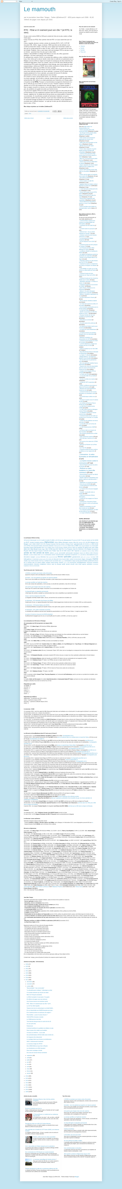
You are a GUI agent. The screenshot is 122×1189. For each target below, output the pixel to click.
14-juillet (47, 540)
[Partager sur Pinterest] (61, 111)
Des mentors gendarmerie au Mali (88, 433)
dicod (88, 554)
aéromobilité (62, 553)
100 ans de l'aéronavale (30, 540)
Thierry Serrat (79, 886)
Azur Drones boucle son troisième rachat (37, 1001)
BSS (89, 542)
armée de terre (42, 553)
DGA (93, 544)
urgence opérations (87, 564)
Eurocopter (95, 545)
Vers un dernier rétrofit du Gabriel (88, 300)
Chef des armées (60, 544)
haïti (97, 557)
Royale (26, 551)
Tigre (58, 551)
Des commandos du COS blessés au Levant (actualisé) (39, 1152)
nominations (68, 561)
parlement (91, 561)
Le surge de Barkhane (85, 513)
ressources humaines (92, 562)
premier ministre (58, 562)
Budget (26, 544)
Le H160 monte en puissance (87, 228)
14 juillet (42, 540)
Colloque (67, 544)
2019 (27, 975)
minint (32, 561)
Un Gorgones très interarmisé (34, 1037)
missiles (37, 561)
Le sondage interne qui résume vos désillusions (39, 1039)
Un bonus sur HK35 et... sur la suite (36, 1032)
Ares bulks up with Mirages (87, 177)
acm (81, 550)
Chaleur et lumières (69, 1129)
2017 (27, 979)
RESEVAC (81, 549)
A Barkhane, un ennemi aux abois (88, 482)
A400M (96, 540)
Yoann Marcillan (28, 886)
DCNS (87, 544)
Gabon (53, 547)
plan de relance (36, 562)
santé (63, 564)
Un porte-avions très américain (88, 323)
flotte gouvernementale (51, 557)
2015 (27, 1078)
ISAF (73, 547)
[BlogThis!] (55, 111)
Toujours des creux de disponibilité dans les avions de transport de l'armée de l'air (88, 368)
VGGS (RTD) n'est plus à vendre (35, 1017)
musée (51, 561)
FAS (43, 547)
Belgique (93, 542)
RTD (30, 113)
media (26, 561)
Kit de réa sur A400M (85, 484)
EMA (76, 545)
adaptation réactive (86, 550)
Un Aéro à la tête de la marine (87, 379)
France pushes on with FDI (87, 181)
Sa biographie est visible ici (37, 738)
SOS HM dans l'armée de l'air (87, 438)
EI (74, 545)
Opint (54, 549)
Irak (90, 547)
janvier (29, 1073)
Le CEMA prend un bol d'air (34, 1019)
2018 (27, 977)
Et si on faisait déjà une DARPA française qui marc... (40, 1010)
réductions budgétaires (40, 564)
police (43, 562)
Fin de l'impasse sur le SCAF (87, 241)
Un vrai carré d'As (31, 1023)
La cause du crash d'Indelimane (88, 329)
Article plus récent (29, 118)
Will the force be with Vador (87, 145)
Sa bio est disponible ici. (71, 759)
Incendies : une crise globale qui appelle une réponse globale (41, 577)
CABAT (30, 544)
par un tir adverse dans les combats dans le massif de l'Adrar (73, 737)
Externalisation (37, 547)
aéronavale (69, 553)
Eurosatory (26, 547)
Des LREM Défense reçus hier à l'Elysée (37, 1046)
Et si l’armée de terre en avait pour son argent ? (39, 1012)
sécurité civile (74, 564)
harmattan (93, 557)
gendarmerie (76, 557)
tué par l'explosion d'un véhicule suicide (68, 796)
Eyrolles (83, 50)
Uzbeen (69, 551)
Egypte (83, 545)
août (28, 1057)
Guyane (65, 547)
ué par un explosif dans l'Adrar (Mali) (66, 745)
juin (28, 1062)
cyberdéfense (83, 554)
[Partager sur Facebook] (59, 111)
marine (95, 559)
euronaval (38, 557)
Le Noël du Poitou (84, 310)
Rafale (89, 549)
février (28, 1071)
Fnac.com (83, 52)
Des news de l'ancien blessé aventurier (37, 1052)
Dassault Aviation (38, 545)
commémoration (60, 554)
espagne (32, 557)
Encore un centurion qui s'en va (33, 1108)
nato (60, 561)
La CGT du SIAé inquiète (33, 1006)
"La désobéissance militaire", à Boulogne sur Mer (39, 990)
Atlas (74, 542)
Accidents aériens (39, 542)
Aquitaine (71, 542)
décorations (27, 557)
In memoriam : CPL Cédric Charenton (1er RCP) (37, 609)
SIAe (32, 551)
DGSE (96, 544)
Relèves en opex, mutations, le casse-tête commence (87, 470)
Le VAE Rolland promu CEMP (87, 427)
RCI (77, 549)
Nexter (40, 549)
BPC (84, 542)
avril (28, 1066)
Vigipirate (76, 551)
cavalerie (31, 554)
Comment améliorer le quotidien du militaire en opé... (40, 1028)
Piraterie (69, 549)
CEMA (34, 544)
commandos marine (50, 554)
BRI (86, 542)
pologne (48, 562)
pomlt (52, 562)
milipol (29, 560)
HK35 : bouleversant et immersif (35, 1041)
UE (60, 551)
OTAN (50, 549)
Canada (48, 544)
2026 (27, 964)
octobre (29, 986)
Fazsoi (46, 547)
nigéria (62, 560)
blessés (26, 554)
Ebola (80, 545)
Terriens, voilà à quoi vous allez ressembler (44, 1137)
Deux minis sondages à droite (34, 1050)
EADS (69, 545)
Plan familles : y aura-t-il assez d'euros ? (37, 1015)
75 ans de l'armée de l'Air (87, 540)
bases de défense (85, 553)
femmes (43, 557)
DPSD (28, 545)
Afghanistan (49, 542)
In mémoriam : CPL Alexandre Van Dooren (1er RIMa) (39, 600)
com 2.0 (43, 554)
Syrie (50, 551)
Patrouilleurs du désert (85, 320)
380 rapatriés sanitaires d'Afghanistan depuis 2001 (77, 1154)
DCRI (90, 544)
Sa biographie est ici (68, 735)
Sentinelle (46, 551)
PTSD (65, 549)
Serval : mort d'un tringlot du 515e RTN (35, 596)
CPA (44, 544)
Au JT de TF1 (83, 447)
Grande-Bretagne (59, 547)
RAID (74, 549)
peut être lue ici (89, 740)
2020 (27, 973)
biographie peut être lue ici (83, 751)
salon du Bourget (56, 564)
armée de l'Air (30, 553)
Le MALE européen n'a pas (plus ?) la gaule (38, 997)
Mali (32, 549)
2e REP (56, 540)
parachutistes (84, 561)
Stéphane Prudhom (57, 886)
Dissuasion (46, 545)
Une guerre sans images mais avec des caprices (37, 587)
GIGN (49, 547)
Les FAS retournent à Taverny (87, 297)
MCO (29, 549)
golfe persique (86, 557)
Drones (51, 545)
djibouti (92, 554)
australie (56, 553)
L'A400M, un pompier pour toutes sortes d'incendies (38, 573)
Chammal (52, 544)
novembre (29, 984)
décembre (29, 981)
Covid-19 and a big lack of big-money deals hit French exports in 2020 (88, 155)
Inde (76, 547)
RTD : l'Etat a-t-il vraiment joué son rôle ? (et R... (39, 1003)
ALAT (27, 542)
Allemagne (65, 542)
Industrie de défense (83, 547)
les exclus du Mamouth (52, 559)
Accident (32, 542)
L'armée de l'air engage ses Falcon (89, 498)
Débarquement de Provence (60, 545)
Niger (43, 549)
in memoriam (35, 559)
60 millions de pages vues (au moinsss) (37, 999)
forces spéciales (64, 557)
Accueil (48, 118)
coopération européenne (70, 554)
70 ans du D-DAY (76, 540)
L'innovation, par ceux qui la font (72, 1134)
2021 (27, 971)
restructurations (28, 564)
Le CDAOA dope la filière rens (87, 396)
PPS (62, 549)
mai (28, 1064)
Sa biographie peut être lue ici (87, 746)
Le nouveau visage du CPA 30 (34, 1043)
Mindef (36, 549)
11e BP (38, 540)
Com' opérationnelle (76, 544)
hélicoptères (27, 559)
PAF (57, 549)
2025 (27, 966)
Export (31, 547)
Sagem (36, 551)
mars (28, 1069)
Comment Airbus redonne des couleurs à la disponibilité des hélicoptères (87, 222)
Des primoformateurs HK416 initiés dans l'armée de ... (41, 1035)
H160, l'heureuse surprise (86, 436)
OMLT (46, 549)
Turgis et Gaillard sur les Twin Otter (89, 348)
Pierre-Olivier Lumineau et (42, 886)
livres (60, 559)
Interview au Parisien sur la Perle (88, 444)
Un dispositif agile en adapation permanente (36, 591)
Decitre (82, 48)
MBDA (25, 549)
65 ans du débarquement (64, 540)
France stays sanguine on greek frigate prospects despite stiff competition (87, 150)
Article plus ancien (68, 118)
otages (74, 561)
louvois (64, 559)
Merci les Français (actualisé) (34, 994)
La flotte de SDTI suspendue (87, 382)
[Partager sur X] (57, 111)
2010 (27, 1089)
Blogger (77, 1176)
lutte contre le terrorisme (73, 559)
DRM (32, 545)
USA (65, 551)
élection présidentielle (34, 565)
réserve (49, 564)
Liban (93, 547)
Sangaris (40, 551)
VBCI (72, 551)
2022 (27, 968)
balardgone (76, 553)
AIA (24, 542)
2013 (27, 1082)
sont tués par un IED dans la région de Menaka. (80, 806)
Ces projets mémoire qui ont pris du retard (37, 992)
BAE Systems (79, 542)
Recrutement (95, 549)
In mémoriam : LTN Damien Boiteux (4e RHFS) (37, 605)
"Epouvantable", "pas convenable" (35, 988)
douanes (96, 554)
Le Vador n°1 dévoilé (85, 355)
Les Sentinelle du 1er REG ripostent (36, 1048)
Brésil (97, 542)
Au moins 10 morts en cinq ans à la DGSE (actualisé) (39, 614)
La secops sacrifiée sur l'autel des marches (36, 582)
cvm (79, 554)
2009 (27, 1091)
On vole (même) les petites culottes (73, 1140)
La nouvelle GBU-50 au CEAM (87, 375)
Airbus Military (58, 542)
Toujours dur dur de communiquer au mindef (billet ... (40, 1008)
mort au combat (44, 561)
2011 (27, 1087)
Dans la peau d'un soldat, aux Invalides (37, 1030)
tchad (79, 564)
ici (92, 822)
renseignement (81, 562)
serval (68, 564)
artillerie (52, 553)
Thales (54, 551)
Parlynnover (30, 1026)
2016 (27, 1076)
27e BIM (52, 540)
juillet (28, 1060)
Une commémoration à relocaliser (72, 1148)
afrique (93, 550)
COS (41, 544)
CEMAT (38, 544)
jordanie (41, 559)
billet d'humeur (94, 553)
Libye (96, 547)
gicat (82, 557)
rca (68, 562)
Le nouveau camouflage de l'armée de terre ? (45, 1159)
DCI (84, 544)
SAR (29, 551)
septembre (30, 1055)
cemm (38, 554)
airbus (96, 551)
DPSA (25, 545)
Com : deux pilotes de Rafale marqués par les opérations (40, 1146)
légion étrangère (87, 559)
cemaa (35, 554)
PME (60, 549)
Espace (87, 545)
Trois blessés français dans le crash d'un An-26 (39, 1021)
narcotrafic (55, 561)
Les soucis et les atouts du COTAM (89, 441)
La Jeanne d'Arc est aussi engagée (89, 489)
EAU (72, 545)
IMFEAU (70, 547)
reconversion (73, 562)
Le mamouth (39, 9)
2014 (27, 1080)
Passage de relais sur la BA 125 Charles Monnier (38, 1123)
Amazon (83, 46)
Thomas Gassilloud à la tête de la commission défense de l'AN (41, 1168)
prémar (65, 562)
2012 (27, 1085)
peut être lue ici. (88, 745)
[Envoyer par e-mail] (53, 111)
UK (62, 551)
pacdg (77, 561)
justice (44, 559)
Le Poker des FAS (84, 374)
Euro (91, 545)
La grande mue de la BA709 (87, 225)
